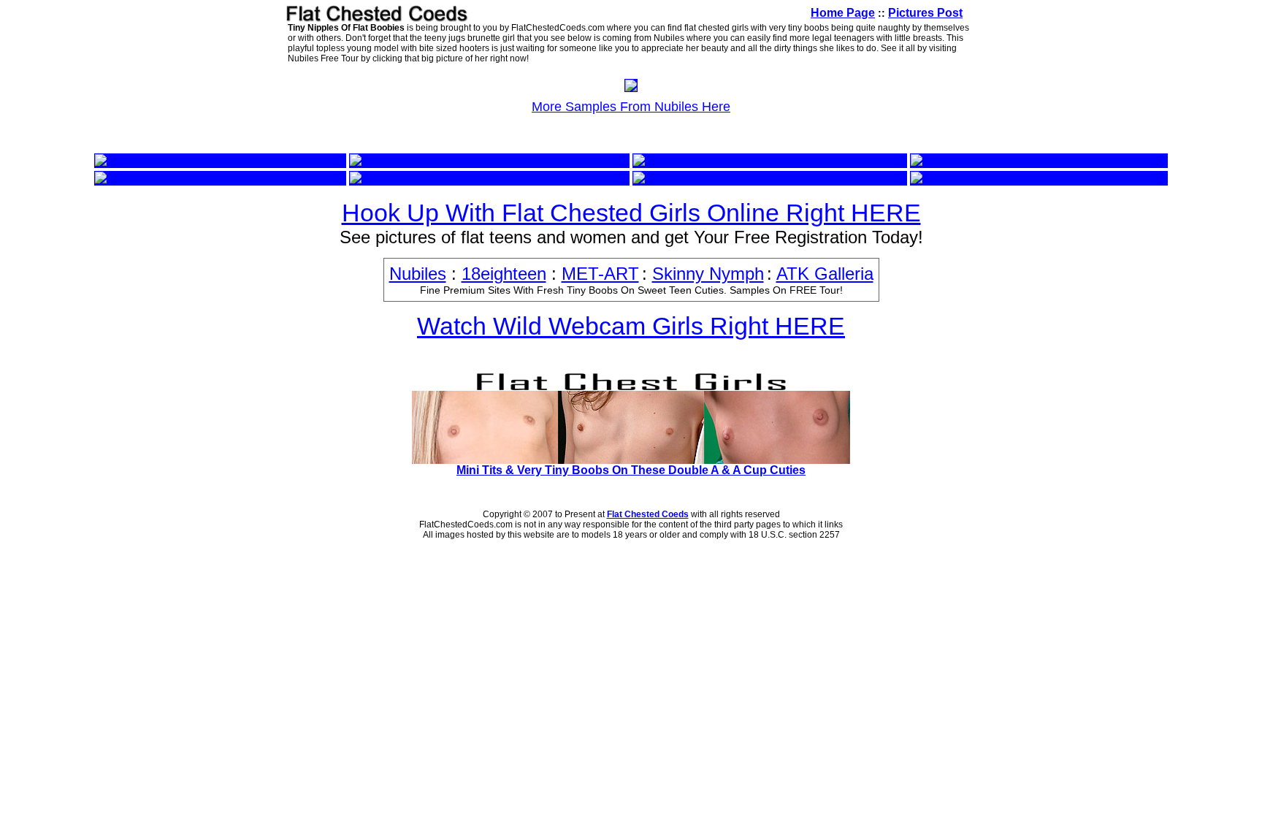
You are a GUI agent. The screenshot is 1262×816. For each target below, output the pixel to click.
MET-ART (600, 273)
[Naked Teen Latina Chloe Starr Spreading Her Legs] (489, 178)
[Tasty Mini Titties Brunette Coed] (998, 160)
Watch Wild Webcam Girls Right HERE (631, 326)
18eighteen (504, 273)
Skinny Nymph (708, 273)
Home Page (843, 13)
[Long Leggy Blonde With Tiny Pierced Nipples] (220, 178)
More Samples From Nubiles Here (631, 106)
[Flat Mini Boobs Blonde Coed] (432, 160)
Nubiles (417, 273)
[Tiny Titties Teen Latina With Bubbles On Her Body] (769, 178)
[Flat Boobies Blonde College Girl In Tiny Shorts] (1039, 178)
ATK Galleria (824, 273)
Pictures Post (925, 13)
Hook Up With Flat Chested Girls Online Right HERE (631, 212)
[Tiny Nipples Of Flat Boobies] (631, 87)
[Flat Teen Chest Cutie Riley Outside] (193, 160)
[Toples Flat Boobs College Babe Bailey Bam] (754, 160)
